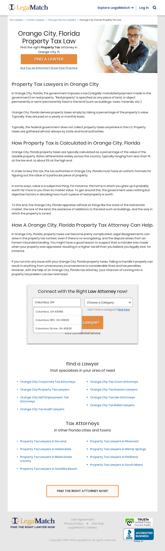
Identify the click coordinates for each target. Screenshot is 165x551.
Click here (124, 309)
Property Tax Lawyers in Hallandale (45, 449)
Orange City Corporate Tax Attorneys (47, 382)
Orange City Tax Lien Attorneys (112, 397)
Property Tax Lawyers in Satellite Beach (48, 469)
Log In (144, 7)
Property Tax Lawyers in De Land (43, 441)
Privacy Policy (73, 524)
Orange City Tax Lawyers (62, 19)
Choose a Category (100, 302)
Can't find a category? (109, 309)
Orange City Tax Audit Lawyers (42, 409)
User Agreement (82, 520)
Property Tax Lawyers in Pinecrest (114, 441)
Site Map (98, 524)
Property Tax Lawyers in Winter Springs (118, 449)
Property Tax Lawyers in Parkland (114, 457)
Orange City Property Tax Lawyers (44, 390)
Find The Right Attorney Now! (82, 491)
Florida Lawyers (35, 19)
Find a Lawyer (48, 59)
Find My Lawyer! (82, 322)
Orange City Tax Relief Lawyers (112, 405)
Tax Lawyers (16, 19)
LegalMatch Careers (82, 528)
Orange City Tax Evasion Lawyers (114, 390)
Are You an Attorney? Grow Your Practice (48, 68)
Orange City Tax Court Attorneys (114, 382)
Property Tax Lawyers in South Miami (116, 465)
